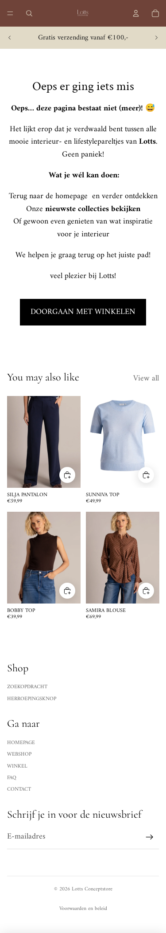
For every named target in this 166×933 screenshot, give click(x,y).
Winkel (17, 766)
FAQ (11, 778)
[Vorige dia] (9, 37)
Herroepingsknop (31, 699)
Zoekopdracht (27, 687)
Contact (19, 789)
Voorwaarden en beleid (83, 908)
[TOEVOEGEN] (67, 474)
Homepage (21, 743)
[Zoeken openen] (29, 13)
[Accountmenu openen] (136, 13)
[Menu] (10, 13)
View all (146, 378)
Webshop (19, 754)
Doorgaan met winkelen (83, 312)
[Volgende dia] (156, 37)
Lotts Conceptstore (92, 889)
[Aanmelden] (149, 837)
